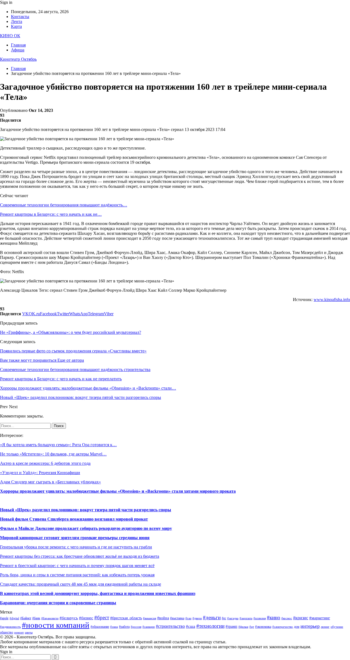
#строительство (170, 626)
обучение (337, 626)
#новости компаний (55, 625)
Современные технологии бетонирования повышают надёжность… (63, 205)
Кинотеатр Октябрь (18, 59)
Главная (18, 45)
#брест (101, 617)
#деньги (212, 617)
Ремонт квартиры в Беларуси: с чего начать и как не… (51, 214)
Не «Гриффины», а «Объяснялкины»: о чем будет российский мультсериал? (70, 332)
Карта (16, 26)
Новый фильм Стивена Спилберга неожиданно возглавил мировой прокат (74, 519)
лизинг (325, 626)
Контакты (20, 16)
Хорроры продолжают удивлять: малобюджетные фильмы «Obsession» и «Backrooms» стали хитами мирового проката (118, 491)
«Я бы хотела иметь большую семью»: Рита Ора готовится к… (58, 444)
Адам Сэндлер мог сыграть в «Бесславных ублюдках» (50, 482)
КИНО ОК (10, 35)
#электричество (282, 626)
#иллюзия (259, 618)
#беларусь (69, 618)
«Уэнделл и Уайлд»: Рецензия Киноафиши (40, 472)
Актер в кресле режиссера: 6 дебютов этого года (45, 463)
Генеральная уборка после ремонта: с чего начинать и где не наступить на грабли (76, 547)
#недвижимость (10, 626)
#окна (114, 626)
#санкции (148, 626)
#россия (136, 626)
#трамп (231, 626)
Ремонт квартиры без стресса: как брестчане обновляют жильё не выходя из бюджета (79, 556)
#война (163, 618)
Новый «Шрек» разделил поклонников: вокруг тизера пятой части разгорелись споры (85, 509)
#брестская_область (126, 618)
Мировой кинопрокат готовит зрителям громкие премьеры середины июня (75, 537)
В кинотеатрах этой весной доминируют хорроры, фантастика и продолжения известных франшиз (97, 593)
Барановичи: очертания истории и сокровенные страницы (58, 602)
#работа (124, 627)
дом (296, 627)
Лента (16, 21)
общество (6, 632)
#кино (273, 617)
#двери (197, 618)
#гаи (188, 618)
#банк (36, 618)
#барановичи (50, 618)
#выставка (177, 618)
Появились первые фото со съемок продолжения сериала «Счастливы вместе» (73, 351)
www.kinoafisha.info (332, 299)
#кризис (300, 617)
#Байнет (25, 618)
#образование (100, 627)
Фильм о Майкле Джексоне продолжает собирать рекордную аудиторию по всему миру (86, 528)
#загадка (232, 618)
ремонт (19, 632)
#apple (4, 618)
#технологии (210, 626)
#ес (224, 618)
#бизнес (86, 618)
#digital (14, 618)
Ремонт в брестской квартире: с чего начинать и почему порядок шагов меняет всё (77, 565)
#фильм (243, 626)
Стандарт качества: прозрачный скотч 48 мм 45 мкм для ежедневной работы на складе (80, 584)
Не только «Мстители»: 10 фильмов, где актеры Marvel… (53, 454)
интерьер (310, 626)
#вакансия (149, 618)
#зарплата (246, 618)
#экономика (263, 627)
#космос (286, 618)
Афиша (17, 50)
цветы (29, 632)
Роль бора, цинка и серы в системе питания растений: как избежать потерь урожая (77, 575)
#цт (251, 626)
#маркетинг (319, 618)
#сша (190, 626)
